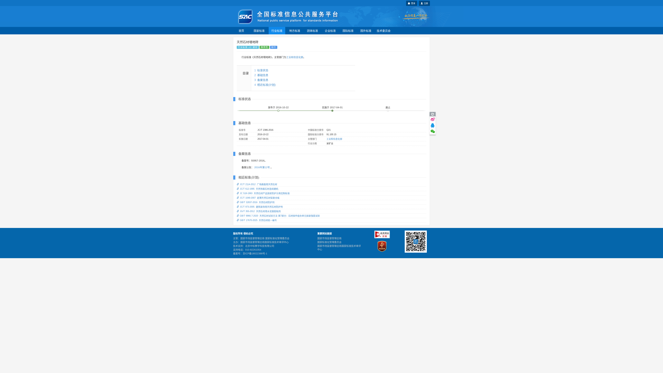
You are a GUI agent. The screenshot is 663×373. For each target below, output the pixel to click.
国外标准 (365, 31)
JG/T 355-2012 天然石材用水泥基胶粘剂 (260, 211)
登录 (412, 3)
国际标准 (348, 31)
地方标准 (294, 31)
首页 (241, 31)
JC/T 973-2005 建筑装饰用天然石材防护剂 (261, 206)
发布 (278, 107)
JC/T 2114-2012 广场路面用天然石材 (258, 184)
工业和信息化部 (294, 57)
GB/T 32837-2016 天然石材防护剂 (257, 202)
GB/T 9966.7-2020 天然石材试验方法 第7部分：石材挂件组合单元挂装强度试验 (280, 215)
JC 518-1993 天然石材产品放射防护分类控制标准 (265, 193)
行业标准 (276, 31)
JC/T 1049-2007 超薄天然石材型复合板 (260, 198)
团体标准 (312, 31)
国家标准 (259, 31)
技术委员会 (384, 31)
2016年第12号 (262, 167)
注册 (425, 3)
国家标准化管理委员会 (329, 242)
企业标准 (330, 31)
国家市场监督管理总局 (329, 238)
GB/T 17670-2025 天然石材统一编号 (258, 220)
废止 (388, 107)
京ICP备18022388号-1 (255, 253)
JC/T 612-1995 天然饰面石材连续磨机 (259, 189)
